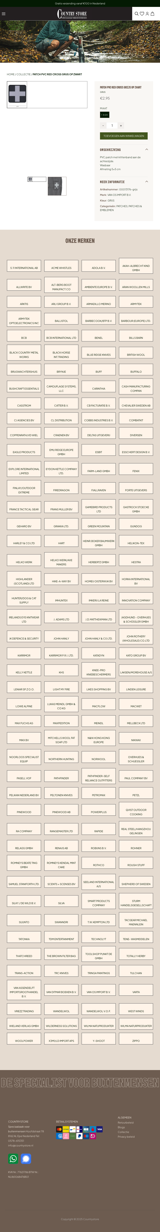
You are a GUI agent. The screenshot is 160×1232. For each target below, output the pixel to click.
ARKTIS (24, 304)
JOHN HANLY (61, 638)
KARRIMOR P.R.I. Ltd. (61, 655)
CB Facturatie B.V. (98, 405)
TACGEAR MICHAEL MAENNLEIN (136, 922)
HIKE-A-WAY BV (61, 581)
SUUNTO (24, 922)
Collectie (24, 74)
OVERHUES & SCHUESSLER (136, 759)
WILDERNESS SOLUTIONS (61, 1026)
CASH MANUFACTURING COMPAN (136, 388)
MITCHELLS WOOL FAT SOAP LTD (61, 740)
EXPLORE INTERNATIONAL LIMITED (24, 471)
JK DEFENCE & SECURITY (24, 638)
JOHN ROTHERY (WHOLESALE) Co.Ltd (136, 638)
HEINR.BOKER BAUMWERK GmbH (99, 543)
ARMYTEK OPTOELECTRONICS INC (24, 321)
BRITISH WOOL (136, 354)
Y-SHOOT (99, 1040)
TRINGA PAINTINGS (99, 973)
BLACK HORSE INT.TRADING (61, 354)
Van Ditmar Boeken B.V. (61, 992)
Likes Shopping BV (99, 689)
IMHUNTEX (61, 600)
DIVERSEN (136, 435)
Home (11, 74)
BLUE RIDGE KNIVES (99, 354)
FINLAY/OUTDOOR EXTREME (24, 490)
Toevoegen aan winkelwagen (124, 135)
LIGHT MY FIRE (61, 689)
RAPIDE (98, 831)
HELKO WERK (24, 562)
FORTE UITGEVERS (136, 490)
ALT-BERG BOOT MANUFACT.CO (61, 287)
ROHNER (136, 848)
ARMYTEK (136, 304)
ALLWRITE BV (24, 287)
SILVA (61, 903)
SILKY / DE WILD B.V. (24, 903)
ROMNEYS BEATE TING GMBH (24, 865)
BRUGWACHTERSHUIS (24, 371)
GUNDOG (136, 526)
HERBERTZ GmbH (98, 562)
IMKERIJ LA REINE (99, 600)
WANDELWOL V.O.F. (99, 1011)
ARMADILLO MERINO (98, 304)
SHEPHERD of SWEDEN (136, 884)
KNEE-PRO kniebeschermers (99, 672)
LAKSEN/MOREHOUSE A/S (136, 672)
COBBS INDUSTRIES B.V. (98, 420)
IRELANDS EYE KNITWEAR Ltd (24, 619)
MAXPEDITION (61, 723)
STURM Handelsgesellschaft (136, 903)
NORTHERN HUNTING (61, 759)
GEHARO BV (24, 526)
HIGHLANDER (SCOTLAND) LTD (24, 581)
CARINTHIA (98, 388)
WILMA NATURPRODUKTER (136, 1026)
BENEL (99, 337)
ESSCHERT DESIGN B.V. (136, 452)
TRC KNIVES (61, 973)
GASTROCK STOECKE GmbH (136, 509)
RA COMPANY (24, 831)
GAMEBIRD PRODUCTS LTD (98, 509)
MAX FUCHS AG (24, 723)
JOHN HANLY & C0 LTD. (99, 638)
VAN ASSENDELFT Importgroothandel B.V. (24, 992)
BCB (24, 337)
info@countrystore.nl (20, 1145)
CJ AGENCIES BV (24, 420)
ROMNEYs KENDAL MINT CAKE (61, 865)
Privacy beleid (126, 1136)
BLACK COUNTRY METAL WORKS (24, 354)
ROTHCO (98, 865)
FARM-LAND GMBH (99, 471)
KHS (61, 672)
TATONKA (24, 939)
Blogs (121, 1127)
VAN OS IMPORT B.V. (99, 992)
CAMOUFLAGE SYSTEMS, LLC (61, 388)
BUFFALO (136, 371)
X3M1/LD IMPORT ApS (61, 1040)
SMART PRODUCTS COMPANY (99, 903)
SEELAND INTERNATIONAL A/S (98, 884)
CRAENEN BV (61, 435)
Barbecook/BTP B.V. (98, 321)
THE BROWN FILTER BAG (61, 956)
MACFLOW (98, 706)
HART (61, 543)
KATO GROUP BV (136, 655)
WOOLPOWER (24, 1040)
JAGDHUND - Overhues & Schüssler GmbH (136, 619)
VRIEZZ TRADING (24, 1011)
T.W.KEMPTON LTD (99, 922)
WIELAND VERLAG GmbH (24, 1026)
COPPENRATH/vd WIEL (24, 435)
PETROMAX (98, 795)
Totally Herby (136, 956)
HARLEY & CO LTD (24, 543)
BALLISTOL (61, 321)
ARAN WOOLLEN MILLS (136, 287)
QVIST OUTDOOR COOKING (136, 812)
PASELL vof (24, 778)
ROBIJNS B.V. (99, 848)
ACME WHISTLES (61, 268)
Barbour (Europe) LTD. (136, 321)
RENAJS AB (61, 848)
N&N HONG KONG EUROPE (99, 740)
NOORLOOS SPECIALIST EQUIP (24, 759)
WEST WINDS (136, 1011)
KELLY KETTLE (24, 672)
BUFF (99, 371)
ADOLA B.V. (99, 268)
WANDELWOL (61, 1011)
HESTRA (136, 562)
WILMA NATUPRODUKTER (99, 1026)
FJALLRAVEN (98, 490)
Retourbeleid (126, 1122)
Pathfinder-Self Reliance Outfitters (98, 778)
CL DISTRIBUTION (61, 420)
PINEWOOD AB (61, 812)
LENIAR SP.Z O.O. (24, 689)
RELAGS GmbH (24, 848)
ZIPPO (136, 1040)
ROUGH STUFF (136, 865)
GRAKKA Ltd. (61, 526)
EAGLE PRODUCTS (24, 452)
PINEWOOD (24, 812)
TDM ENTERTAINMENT (61, 939)
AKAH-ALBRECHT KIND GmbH (136, 268)
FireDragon (61, 490)
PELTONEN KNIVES (61, 795)
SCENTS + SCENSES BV (61, 884)
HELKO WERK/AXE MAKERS (61, 562)
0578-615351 (16, 1140)
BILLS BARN (136, 337)
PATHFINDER (61, 778)
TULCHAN (136, 973)
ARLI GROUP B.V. (61, 304)
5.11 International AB (24, 268)
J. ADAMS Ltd (61, 619)
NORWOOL (99, 759)
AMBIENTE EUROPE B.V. (99, 287)
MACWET (136, 706)
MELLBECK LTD (136, 723)
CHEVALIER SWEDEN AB (136, 405)
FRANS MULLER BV (61, 509)
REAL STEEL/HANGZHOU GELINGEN (136, 831)
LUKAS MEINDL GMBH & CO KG (61, 706)
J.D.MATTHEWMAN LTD (98, 619)
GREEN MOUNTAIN (99, 526)
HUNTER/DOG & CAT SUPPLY (24, 600)
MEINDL (98, 723)
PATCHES (122, 206)
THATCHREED (24, 956)
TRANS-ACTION (24, 973)
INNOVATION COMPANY (136, 600)
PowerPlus (99, 812)
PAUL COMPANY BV (136, 778)
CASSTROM (24, 405)
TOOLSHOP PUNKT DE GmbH (98, 956)
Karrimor (24, 655)
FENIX (136, 471)
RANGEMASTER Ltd (61, 831)
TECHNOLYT (98, 939)
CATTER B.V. (61, 405)
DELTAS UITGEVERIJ (98, 435)
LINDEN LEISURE (136, 689)
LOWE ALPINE (24, 706)
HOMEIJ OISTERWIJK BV (99, 581)
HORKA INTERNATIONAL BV (136, 581)
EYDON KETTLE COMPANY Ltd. (61, 471)
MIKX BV (24, 740)
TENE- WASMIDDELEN (136, 939)
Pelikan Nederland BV (24, 795)
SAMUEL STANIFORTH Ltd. (24, 884)
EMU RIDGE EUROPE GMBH (61, 452)
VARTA (136, 992)
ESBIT (98, 452)
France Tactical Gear (24, 509)
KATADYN (98, 655)
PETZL (136, 795)
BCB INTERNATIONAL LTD (61, 337)
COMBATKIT (136, 420)
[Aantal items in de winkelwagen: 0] (152, 14)
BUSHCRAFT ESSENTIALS (24, 388)
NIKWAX (136, 740)
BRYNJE (61, 371)
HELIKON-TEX (136, 543)
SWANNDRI (61, 922)
